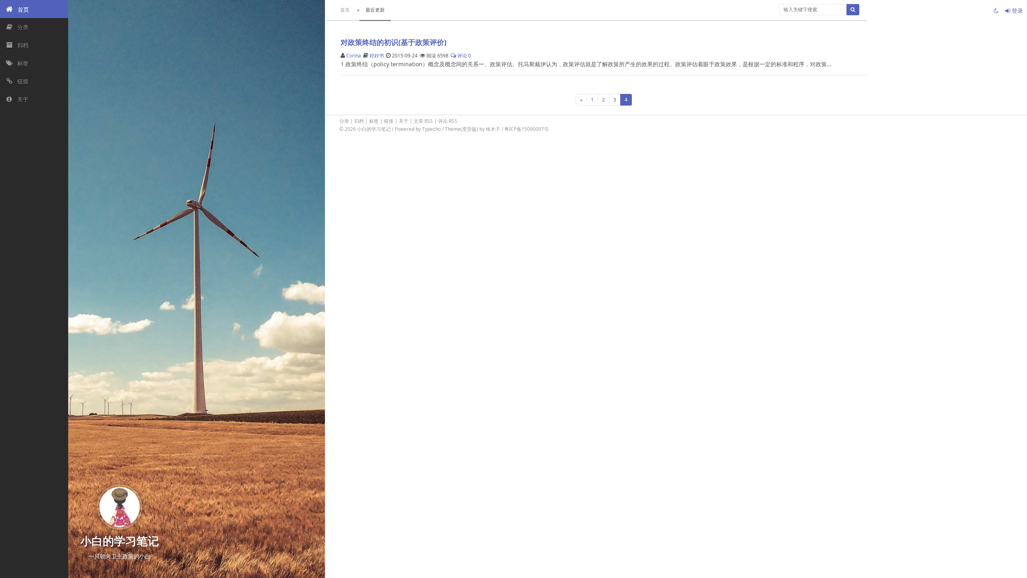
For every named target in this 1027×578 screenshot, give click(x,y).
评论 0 (463, 55)
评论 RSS (447, 121)
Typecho (431, 129)
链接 (389, 121)
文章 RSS (423, 121)
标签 (374, 121)
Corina (353, 55)
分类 (344, 121)
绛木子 (493, 129)
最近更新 (375, 9)
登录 (1016, 10)
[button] (34, 9)
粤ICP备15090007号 (526, 129)
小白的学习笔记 (374, 129)
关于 (403, 121)
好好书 (376, 55)
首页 (345, 9)
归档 (359, 121)
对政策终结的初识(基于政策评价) (394, 42)
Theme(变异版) (461, 129)
